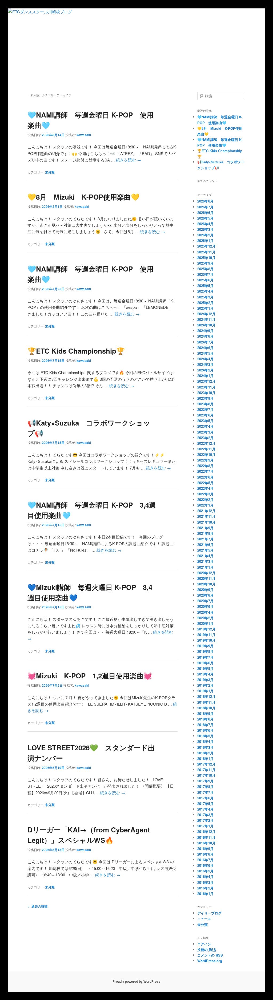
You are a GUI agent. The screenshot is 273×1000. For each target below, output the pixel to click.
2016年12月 (206, 831)
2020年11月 (206, 578)
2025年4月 (205, 291)
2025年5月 (205, 285)
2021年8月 (205, 533)
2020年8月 (205, 595)
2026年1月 (205, 240)
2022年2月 (205, 499)
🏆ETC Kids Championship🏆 (76, 351)
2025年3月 (205, 296)
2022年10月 (206, 454)
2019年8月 (205, 651)
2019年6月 (205, 662)
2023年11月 (206, 387)
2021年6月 (205, 544)
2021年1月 (205, 567)
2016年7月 (205, 859)
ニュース (204, 918)
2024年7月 (205, 342)
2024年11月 (206, 319)
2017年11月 (206, 769)
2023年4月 (205, 426)
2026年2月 (205, 234)
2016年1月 (205, 893)
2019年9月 (205, 645)
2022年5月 (205, 482)
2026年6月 (205, 212)
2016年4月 (205, 876)
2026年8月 (205, 201)
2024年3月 (205, 364)
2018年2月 (205, 752)
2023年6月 (205, 415)
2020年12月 (206, 572)
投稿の (206, 949)
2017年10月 (206, 775)
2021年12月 (206, 510)
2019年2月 (205, 685)
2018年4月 (205, 741)
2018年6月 (205, 730)
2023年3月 (205, 432)
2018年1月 (205, 758)
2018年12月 (206, 696)
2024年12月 (206, 313)
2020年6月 (205, 606)
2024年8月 (205, 336)
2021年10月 (206, 522)
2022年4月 (205, 488)
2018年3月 (205, 747)
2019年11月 (206, 634)
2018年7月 (205, 724)
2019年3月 (205, 679)
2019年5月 (205, 668)
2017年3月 (205, 814)
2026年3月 (205, 229)
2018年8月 (205, 719)
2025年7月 (205, 274)
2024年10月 (206, 324)
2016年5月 (205, 870)
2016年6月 (205, 865)
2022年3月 (205, 493)
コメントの (210, 955)
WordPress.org (209, 960)
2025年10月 (206, 257)
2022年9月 (205, 460)
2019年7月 (205, 657)
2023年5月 (205, 420)
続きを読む (128, 160)
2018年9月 (205, 713)
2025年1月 (205, 308)
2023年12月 (206, 381)
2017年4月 (205, 809)
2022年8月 (205, 465)
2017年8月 (205, 786)
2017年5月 (205, 803)
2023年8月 (205, 403)
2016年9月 (205, 848)
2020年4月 (205, 612)
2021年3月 (205, 561)
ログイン (204, 943)
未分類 (50, 172)
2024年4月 (205, 358)
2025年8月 (205, 268)
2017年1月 (205, 825)
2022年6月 (205, 477)
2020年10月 (206, 583)
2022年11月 (206, 448)
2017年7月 (205, 792)
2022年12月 (206, 443)
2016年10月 (206, 842)
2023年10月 (206, 392)
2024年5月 (205, 353)
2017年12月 (206, 764)
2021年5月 (205, 550)
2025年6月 (205, 279)
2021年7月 (205, 538)
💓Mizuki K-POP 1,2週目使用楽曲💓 (89, 676)
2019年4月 (205, 674)
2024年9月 (205, 330)
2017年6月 (205, 797)
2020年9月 (205, 589)
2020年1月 (205, 623)
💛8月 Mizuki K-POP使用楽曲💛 (83, 197)
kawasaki (84, 134)
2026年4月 (205, 223)
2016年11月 (206, 837)
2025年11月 (206, 251)
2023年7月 (205, 409)
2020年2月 (205, 617)
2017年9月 (205, 780)
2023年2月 (205, 437)
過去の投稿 (37, 906)
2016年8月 (205, 854)
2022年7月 (205, 471)
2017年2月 (205, 820)
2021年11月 (206, 516)
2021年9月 (205, 527)
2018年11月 (206, 702)
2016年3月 (205, 882)
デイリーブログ (209, 913)
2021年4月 (205, 555)
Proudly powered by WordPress (136, 981)
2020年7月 (205, 600)
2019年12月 (206, 628)
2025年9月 (205, 263)
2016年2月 (205, 887)
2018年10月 (206, 707)
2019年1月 (205, 690)
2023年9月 (205, 398)
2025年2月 (205, 302)
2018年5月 (205, 735)
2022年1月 (205, 505)
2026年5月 (205, 218)
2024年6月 (205, 347)
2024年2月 (205, 370)
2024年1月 (205, 375)
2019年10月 (206, 640)
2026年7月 (205, 206)
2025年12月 (206, 246)
